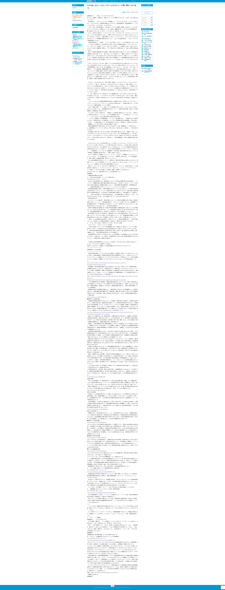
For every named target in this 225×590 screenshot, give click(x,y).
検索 (151, 17)
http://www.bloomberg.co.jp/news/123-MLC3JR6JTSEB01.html (101, 472)
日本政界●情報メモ (147, 38)
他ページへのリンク (124, 1)
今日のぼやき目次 (77, 56)
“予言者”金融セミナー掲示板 (148, 60)
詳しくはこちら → (76, 48)
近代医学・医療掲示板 (148, 54)
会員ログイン (75, 7)
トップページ (76, 55)
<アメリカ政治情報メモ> (148, 37)
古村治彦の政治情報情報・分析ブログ (148, 72)
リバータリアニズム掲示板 (148, 43)
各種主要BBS (133, 1)
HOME (99, 1)
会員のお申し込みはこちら (77, 20)
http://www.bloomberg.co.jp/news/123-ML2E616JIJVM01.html (101, 540)
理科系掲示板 (146, 49)
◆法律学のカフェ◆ (147, 48)
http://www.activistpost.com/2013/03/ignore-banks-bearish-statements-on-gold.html (106, 263)
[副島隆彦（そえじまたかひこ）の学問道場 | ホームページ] (91, 1)
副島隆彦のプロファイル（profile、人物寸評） (78, 59)
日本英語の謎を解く (147, 44)
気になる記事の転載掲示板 (148, 34)
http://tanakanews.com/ (125, 245)
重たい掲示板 (146, 31)
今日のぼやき (105, 1)
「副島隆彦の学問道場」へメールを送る (78, 63)
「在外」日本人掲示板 (148, 40)
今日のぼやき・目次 (113, 1)
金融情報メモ (146, 51)
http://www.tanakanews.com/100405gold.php (97, 409)
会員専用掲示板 (75, 27)
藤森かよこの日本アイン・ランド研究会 (148, 69)
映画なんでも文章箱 (147, 46)
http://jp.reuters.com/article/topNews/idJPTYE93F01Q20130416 (101, 492)
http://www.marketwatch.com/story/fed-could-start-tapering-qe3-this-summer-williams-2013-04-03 (110, 312)
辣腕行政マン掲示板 (147, 57)
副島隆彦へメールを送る (78, 61)
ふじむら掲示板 (147, 56)
